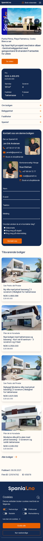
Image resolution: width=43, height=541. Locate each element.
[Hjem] (6, 3)
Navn (5, 188)
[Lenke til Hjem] (21, 488)
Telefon (6, 205)
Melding (6, 213)
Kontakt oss (12, 241)
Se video (9, 61)
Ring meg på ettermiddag (15, 233)
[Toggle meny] (40, 2)
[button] (6, 21)
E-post (5, 197)
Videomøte (10, 228)
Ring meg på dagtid (13, 230)
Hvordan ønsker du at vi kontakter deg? (19, 224)
